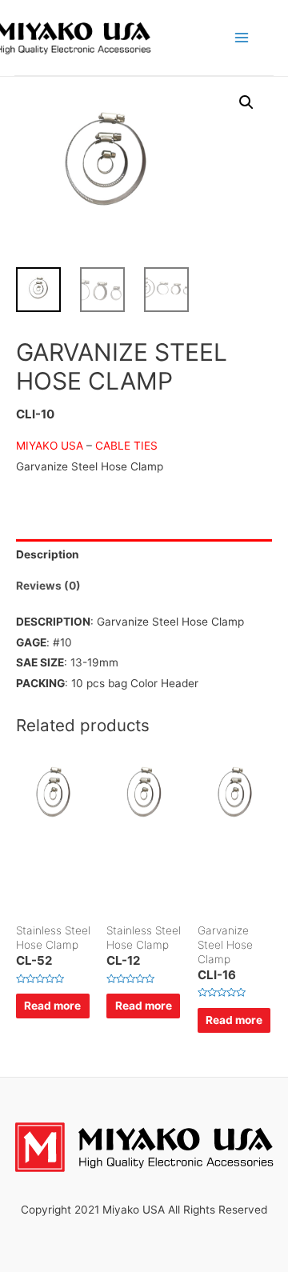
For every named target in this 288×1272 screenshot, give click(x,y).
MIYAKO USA (49, 445)
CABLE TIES (126, 445)
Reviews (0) (48, 585)
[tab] (144, 554)
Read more (52, 1005)
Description (47, 554)
